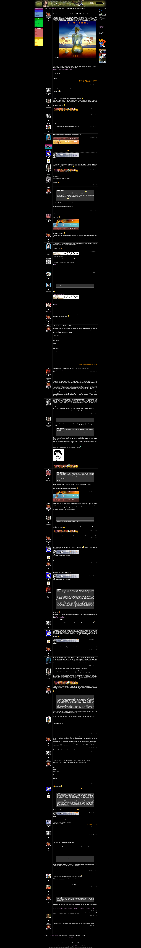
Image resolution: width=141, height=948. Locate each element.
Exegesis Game (38, 24)
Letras (36, 42)
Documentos (37, 13)
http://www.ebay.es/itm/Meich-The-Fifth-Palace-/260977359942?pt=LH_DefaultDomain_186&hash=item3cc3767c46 (73, 908)
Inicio (36, 8)
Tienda (36, 34)
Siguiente (72, 937)
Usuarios (36, 32)
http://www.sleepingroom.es (60, 371)
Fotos (36, 21)
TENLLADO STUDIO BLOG (48, 268)
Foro (36, 31)
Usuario (91, 2)
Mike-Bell (75, 945)
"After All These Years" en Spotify (59, 251)
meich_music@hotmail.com (58, 331)
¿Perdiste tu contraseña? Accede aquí (101, 26)
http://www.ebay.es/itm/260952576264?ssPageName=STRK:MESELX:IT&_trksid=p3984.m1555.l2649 (75, 330)
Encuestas (37, 15)
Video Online (37, 23)
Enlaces (36, 16)
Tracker (36, 26)
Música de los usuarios (53, 8)
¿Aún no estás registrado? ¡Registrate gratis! (102, 23)
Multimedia (37, 20)
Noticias (36, 12)
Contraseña (92, 3)
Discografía (37, 39)
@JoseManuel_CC (59, 370)
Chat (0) (36, 35)
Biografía (36, 43)
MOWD (36, 45)
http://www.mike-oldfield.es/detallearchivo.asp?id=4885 (62, 69)
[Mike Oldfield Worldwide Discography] (102, 14)
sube (54, 265)
